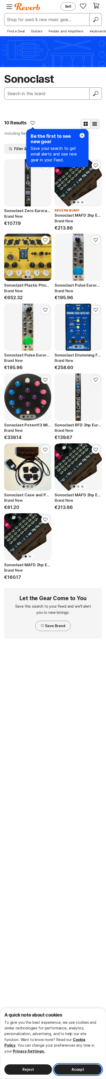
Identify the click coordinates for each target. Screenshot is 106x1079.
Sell (68, 6)
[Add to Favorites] (33, 123)
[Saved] (83, 6)
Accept (78, 1069)
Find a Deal (16, 31)
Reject (28, 1069)
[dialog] (53, 1043)
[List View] (95, 124)
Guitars (36, 31)
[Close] (82, 135)
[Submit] (96, 93)
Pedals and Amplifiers (66, 31)
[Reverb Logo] (27, 7)
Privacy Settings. (29, 1051)
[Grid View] (86, 124)
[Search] (95, 19)
